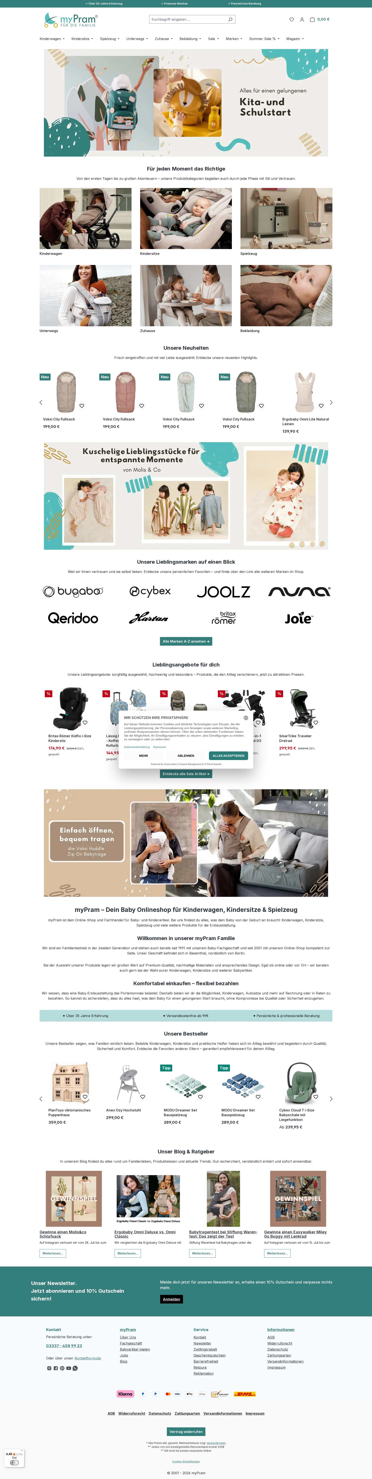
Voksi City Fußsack (59, 419)
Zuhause (147, 331)
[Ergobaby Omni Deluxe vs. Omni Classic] (149, 1199)
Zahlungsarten (279, 1355)
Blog (123, 1361)
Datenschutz (277, 1349)
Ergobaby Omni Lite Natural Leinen (305, 421)
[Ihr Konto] (302, 19)
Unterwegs (49, 331)
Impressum (276, 1367)
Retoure (200, 1367)
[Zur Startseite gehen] (69, 20)
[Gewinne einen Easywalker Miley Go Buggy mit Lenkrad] (298, 1199)
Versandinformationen (285, 1361)
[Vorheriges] (40, 402)
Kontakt (200, 1337)
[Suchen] (230, 19)
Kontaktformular (87, 1358)
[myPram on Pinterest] (62, 1369)
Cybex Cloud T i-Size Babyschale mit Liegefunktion (296, 1115)
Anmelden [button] (171, 1299)
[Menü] (21, 1451)
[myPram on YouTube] (68, 1369)
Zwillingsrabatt (205, 1349)
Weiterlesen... (52, 1253)
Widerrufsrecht (279, 1343)
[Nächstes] (331, 402)
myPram (128, 1329)
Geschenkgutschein (210, 1355)
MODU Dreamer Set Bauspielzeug (180, 1112)
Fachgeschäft (131, 1343)
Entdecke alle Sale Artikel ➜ (186, 774)
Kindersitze (150, 253)
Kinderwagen (51, 253)
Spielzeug (248, 253)
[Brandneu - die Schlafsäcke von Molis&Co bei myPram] (186, 496)
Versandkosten (216, 1443)
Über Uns (128, 1337)
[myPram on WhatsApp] (75, 1369)
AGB (271, 1337)
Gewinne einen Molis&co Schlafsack (63, 1234)
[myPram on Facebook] (56, 1369)
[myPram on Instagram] (49, 1369)
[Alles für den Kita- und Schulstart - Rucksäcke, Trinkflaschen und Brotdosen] (186, 103)
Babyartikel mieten (135, 1349)
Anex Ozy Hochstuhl (123, 1110)
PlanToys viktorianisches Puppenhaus (69, 1112)
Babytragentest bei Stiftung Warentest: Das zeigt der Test (223, 1234)
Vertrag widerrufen (186, 1432)
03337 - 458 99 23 (64, 1346)
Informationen (280, 1329)
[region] (186, 402)
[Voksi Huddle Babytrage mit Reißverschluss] (186, 843)
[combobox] (187, 19)
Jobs (124, 1355)
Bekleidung (249, 331)
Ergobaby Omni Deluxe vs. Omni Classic (145, 1234)
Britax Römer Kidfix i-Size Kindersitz (69, 738)
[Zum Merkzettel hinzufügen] (82, 406)
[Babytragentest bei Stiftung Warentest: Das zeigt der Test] (223, 1199)
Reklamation (204, 1373)
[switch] (14, 1462)
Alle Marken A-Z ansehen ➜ (186, 641)
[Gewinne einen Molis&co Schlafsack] (74, 1199)
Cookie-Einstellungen (186, 1461)
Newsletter (202, 1343)
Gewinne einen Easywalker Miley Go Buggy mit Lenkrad (295, 1234)
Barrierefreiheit (206, 1361)
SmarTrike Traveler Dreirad (295, 738)
